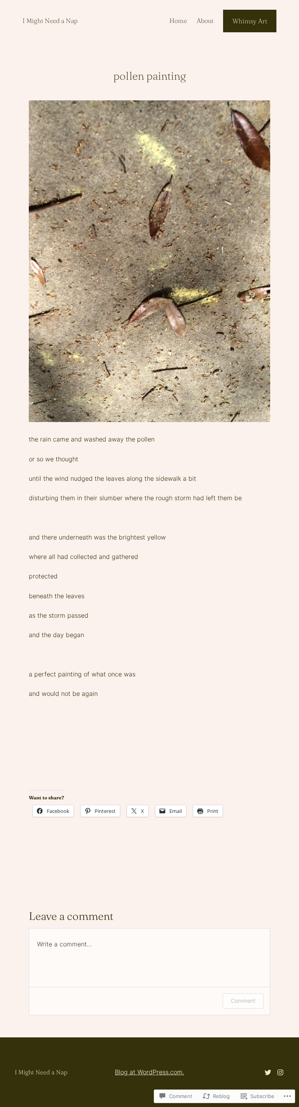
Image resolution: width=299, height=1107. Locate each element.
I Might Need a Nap (50, 21)
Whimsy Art (249, 21)
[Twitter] (268, 1072)
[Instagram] (280, 1072)
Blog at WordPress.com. (149, 1072)
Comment (243, 1000)
